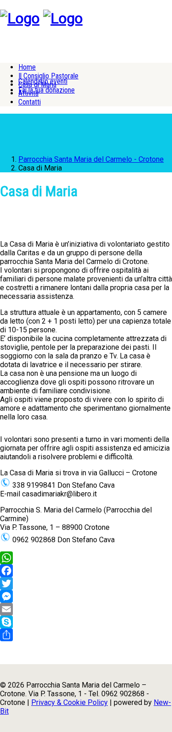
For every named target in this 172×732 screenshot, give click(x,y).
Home (27, 67)
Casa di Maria (37, 84)
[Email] (86, 609)
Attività (28, 93)
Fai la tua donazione (46, 90)
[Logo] (19, 18)
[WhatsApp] (86, 557)
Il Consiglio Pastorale (48, 76)
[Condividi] (86, 634)
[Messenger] (86, 596)
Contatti (29, 102)
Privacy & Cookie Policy (69, 702)
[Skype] (86, 622)
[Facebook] (86, 570)
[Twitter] (86, 583)
